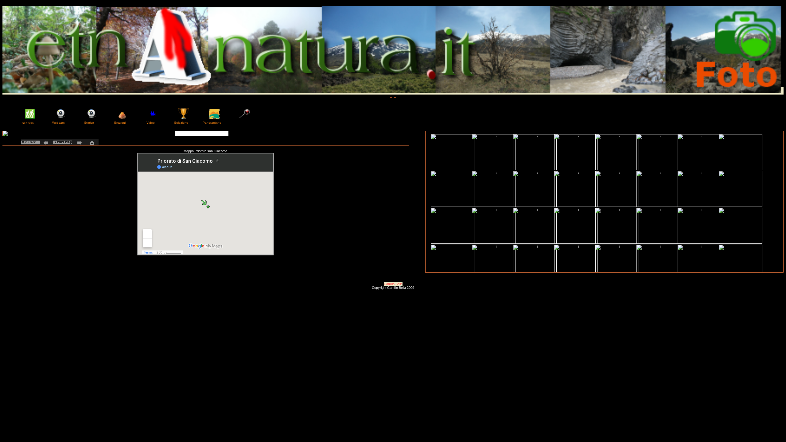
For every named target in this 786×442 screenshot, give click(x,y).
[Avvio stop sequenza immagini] (62, 142)
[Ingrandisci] (30, 142)
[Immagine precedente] (46, 142)
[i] (197, 133)
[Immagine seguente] (78, 142)
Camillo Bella (393, 284)
